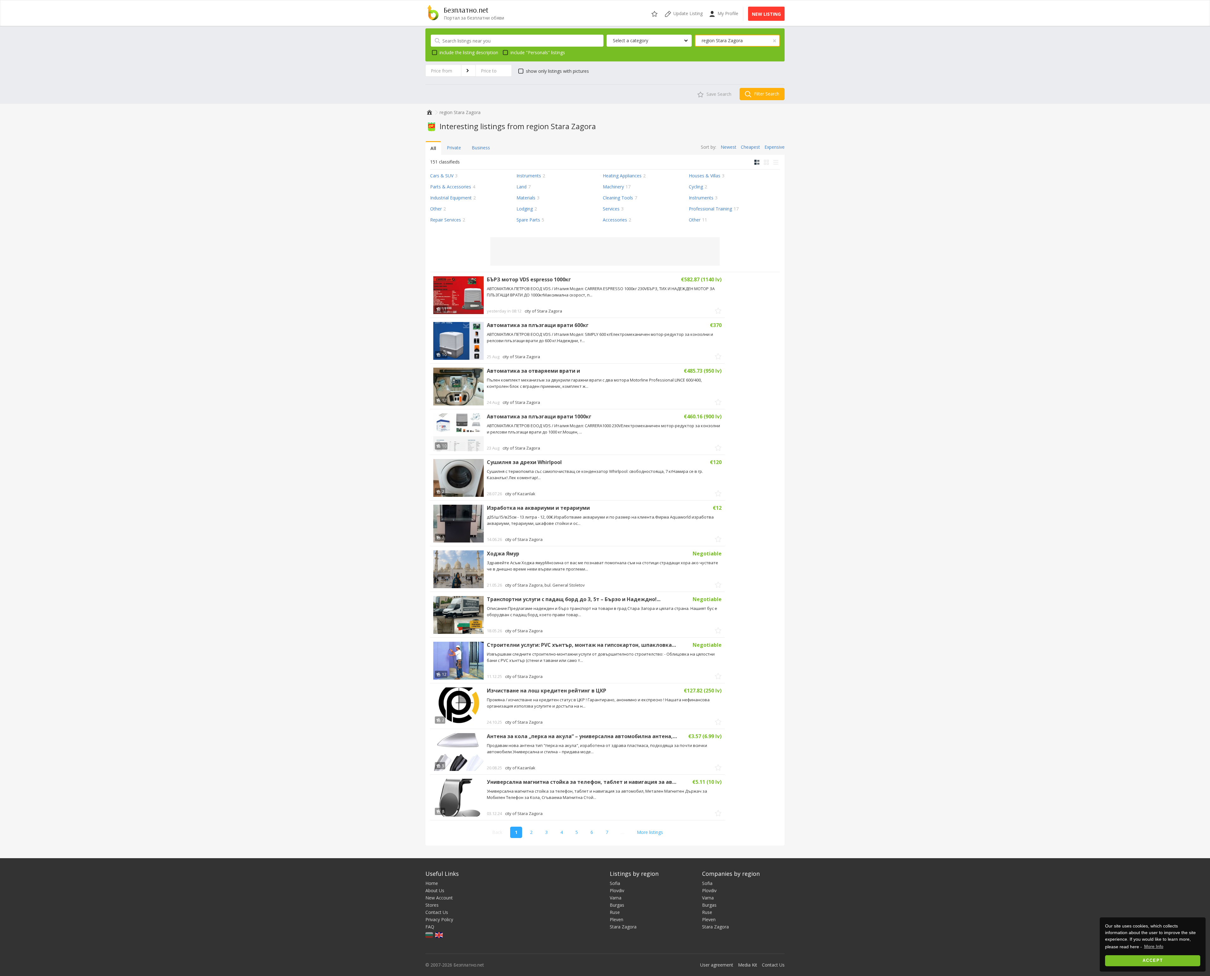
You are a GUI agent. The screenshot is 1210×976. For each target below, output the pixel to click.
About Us (434, 890)
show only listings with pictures (557, 71)
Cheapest (750, 147)
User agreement (716, 965)
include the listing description (469, 52)
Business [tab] (481, 148)
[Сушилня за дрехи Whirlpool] (458, 478)
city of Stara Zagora (543, 311)
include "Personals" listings (537, 52)
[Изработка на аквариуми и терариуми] (458, 524)
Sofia (615, 883)
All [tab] (433, 148)
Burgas (617, 905)
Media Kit (747, 965)
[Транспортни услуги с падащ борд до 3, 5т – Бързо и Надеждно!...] (458, 615)
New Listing (766, 14)
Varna (615, 898)
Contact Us (436, 912)
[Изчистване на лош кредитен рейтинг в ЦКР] (458, 706)
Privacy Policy (439, 919)
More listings (650, 832)
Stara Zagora (623, 927)
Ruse (615, 912)
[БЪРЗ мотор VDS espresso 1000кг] (458, 295)
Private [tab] (454, 148)
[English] (439, 935)
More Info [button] (1153, 946)
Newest (728, 147)
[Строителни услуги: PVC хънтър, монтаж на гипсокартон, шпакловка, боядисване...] (458, 661)
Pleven (616, 919)
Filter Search (766, 94)
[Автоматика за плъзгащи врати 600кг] (458, 341)
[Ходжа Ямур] (458, 569)
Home (431, 883)
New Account (439, 898)
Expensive (774, 147)
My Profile (727, 13)
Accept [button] (1153, 960)
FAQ (429, 927)
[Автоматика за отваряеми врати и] (458, 386)
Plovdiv (617, 890)
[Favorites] (655, 13)
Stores (432, 905)
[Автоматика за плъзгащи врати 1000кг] (458, 432)
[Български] (429, 935)
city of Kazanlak (520, 494)
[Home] (428, 112)
